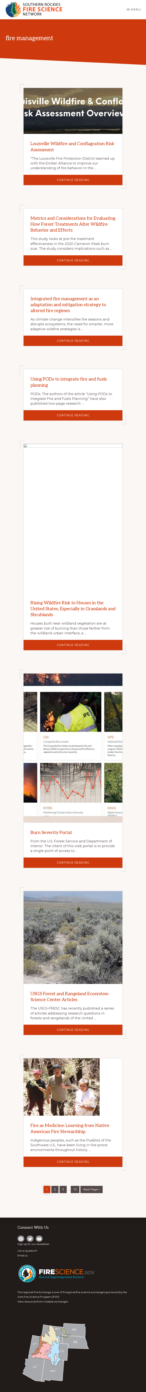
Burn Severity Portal (50, 832)
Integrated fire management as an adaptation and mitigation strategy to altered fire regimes (68, 304)
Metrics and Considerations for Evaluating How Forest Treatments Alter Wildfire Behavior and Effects (72, 224)
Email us (22, 1255)
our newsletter (40, 1244)
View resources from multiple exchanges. (42, 1301)
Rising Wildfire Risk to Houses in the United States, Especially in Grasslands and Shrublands (73, 608)
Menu (136, 9)
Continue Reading (87, 181)
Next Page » (91, 1189)
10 (76, 1188)
